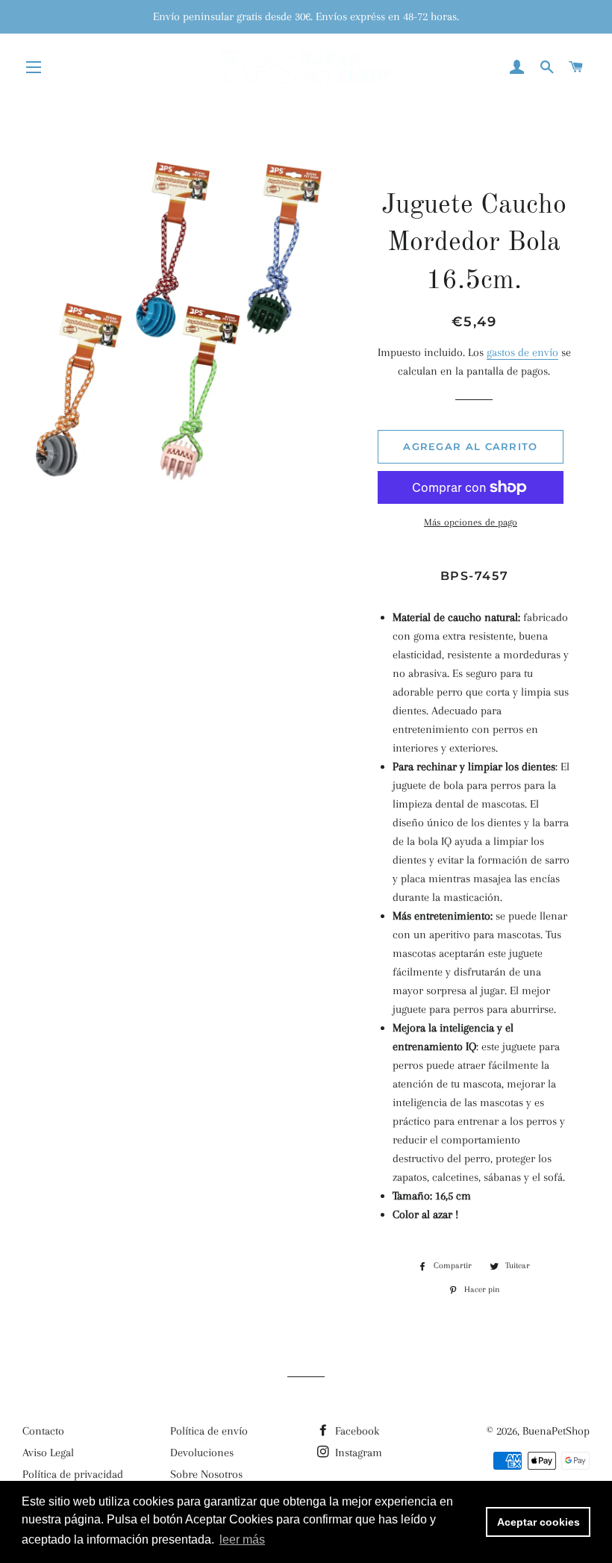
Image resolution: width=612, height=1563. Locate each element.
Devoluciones (202, 1452)
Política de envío (209, 1431)
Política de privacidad (72, 1474)
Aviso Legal (48, 1452)
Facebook (355, 1431)
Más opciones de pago (470, 522)
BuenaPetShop (556, 1431)
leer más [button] (242, 1539)
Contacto (43, 1431)
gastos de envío (522, 352)
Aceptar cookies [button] (538, 1522)
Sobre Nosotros (206, 1474)
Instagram (357, 1452)
